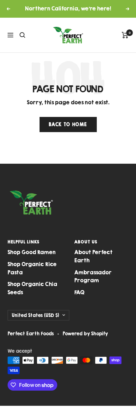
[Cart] (125, 35)
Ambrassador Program (93, 276)
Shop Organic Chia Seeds (32, 288)
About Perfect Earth (93, 256)
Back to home (68, 124)
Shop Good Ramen (32, 252)
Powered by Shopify (85, 333)
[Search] (22, 35)
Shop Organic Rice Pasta (32, 268)
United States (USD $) (35, 315)
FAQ (79, 292)
